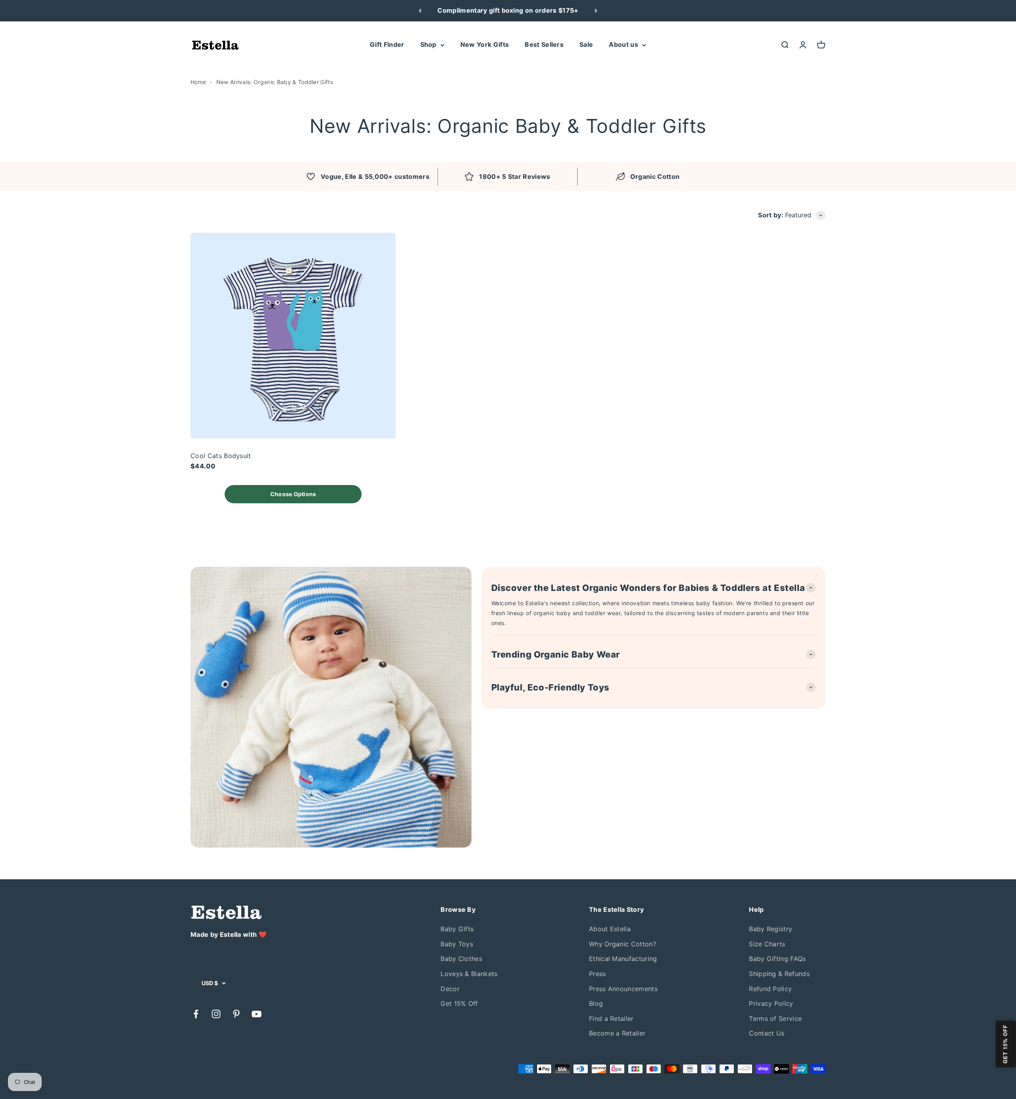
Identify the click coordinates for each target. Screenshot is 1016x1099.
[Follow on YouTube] (256, 1014)
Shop (428, 44)
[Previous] (420, 11)
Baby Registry (770, 929)
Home (198, 82)
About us (623, 44)
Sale (586, 44)
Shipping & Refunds (779, 974)
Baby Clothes (461, 959)
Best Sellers (544, 44)
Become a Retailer (617, 1033)
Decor (450, 989)
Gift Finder (387, 44)
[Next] (596, 11)
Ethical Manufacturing (623, 959)
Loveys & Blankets (469, 974)
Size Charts (767, 944)
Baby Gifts (457, 929)
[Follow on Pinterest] (236, 1014)
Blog (596, 1003)
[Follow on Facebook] (195, 1014)
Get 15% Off (459, 1003)
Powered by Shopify (263, 1068)
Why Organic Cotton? (622, 944)
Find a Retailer (611, 1018)
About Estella (610, 929)
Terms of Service (775, 1018)
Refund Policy (770, 989)
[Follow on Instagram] (216, 1014)
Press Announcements (623, 989)
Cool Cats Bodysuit (220, 456)
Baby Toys (457, 944)
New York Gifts (484, 44)
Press (597, 974)
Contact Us (766, 1033)
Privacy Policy (771, 1003)
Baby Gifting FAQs (777, 959)
